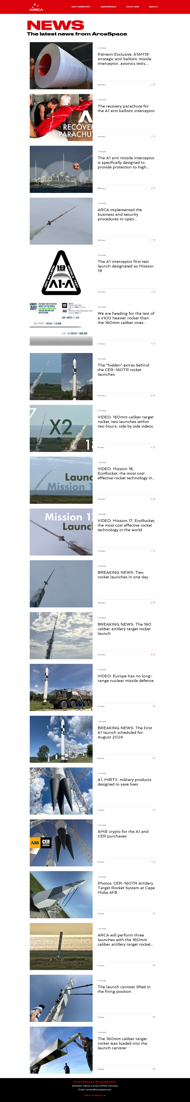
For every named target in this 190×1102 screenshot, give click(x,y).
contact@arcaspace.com (98, 1089)
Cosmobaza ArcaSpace (94, 1081)
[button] (81, 7)
